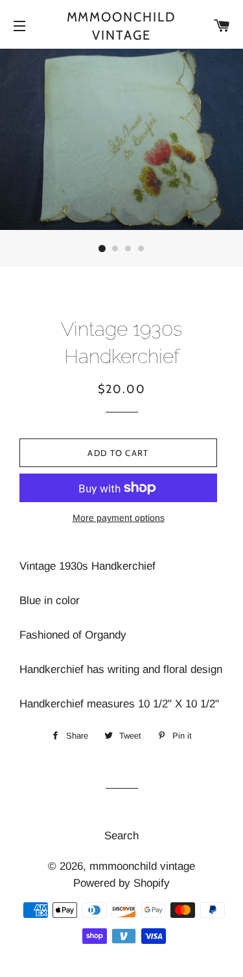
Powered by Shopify (121, 883)
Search (121, 836)
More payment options (119, 518)
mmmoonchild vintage (122, 26)
